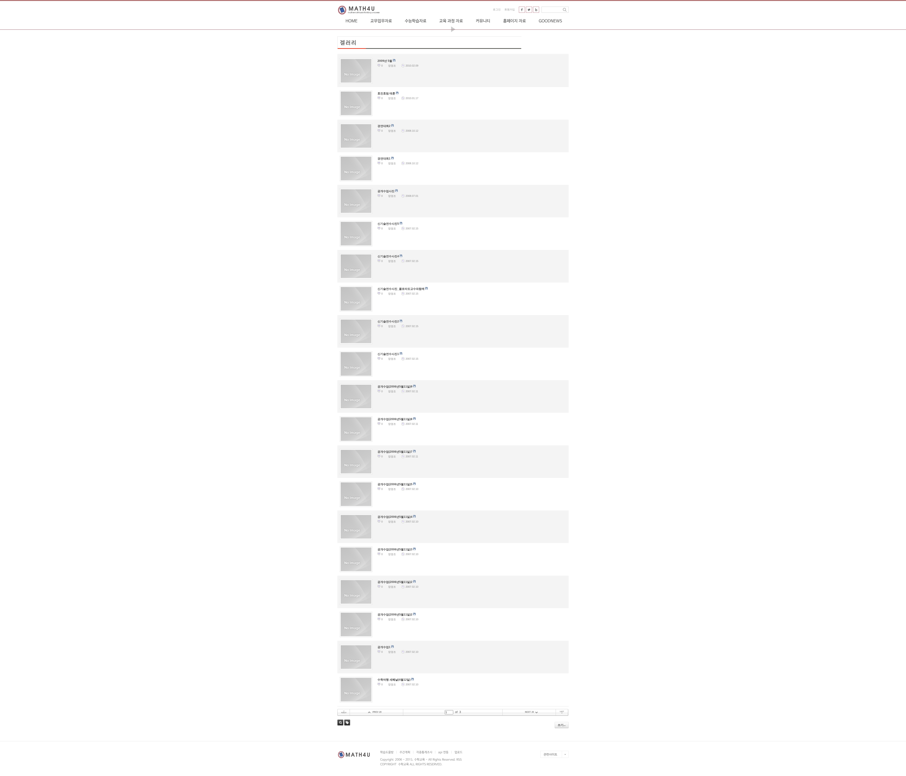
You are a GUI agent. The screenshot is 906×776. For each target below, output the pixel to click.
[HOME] (351, 20)
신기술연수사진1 (389, 354)
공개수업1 (384, 647)
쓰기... (562, 725)
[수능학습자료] (415, 20)
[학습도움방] (388, 752)
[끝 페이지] (562, 712)
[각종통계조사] (424, 752)
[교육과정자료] (451, 20)
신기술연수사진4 (389, 256)
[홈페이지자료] (514, 20)
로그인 (497, 9)
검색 (340, 722)
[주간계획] (404, 752)
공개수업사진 (386, 191)
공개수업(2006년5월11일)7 (395, 451)
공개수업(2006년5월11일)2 (395, 582)
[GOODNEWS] (550, 20)
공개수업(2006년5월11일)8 (395, 419)
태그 (347, 722)
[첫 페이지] (343, 712)
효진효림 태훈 (387, 93)
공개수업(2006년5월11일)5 (395, 484)
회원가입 (509, 9)
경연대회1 (384, 158)
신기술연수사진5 (389, 223)
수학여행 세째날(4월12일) (394, 679)
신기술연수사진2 (389, 321)
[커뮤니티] (483, 20)
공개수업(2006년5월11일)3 (395, 549)
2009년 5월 (385, 61)
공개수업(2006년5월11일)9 (395, 386)
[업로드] (458, 752)
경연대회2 (384, 126)
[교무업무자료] (381, 20)
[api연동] (443, 752)
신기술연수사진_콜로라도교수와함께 (401, 289)
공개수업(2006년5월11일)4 (395, 517)
